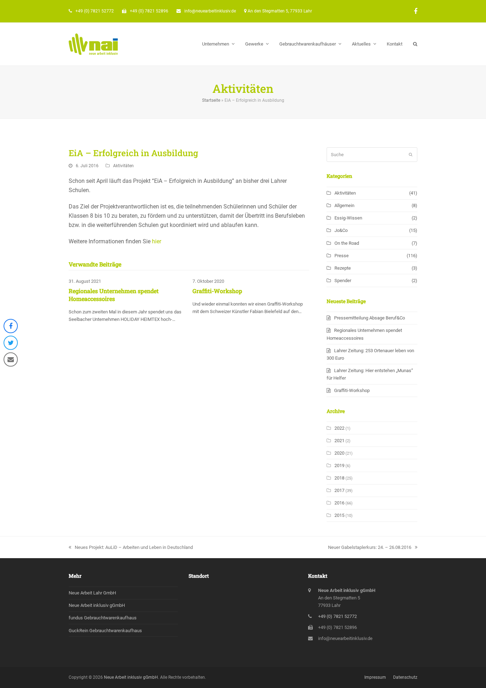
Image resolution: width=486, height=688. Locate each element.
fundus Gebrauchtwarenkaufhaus (103, 617)
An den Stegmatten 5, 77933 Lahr (280, 11)
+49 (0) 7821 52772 (94, 11)
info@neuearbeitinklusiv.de (210, 11)
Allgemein (344, 205)
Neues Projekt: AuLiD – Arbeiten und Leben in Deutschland (134, 547)
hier (156, 241)
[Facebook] (415, 11)
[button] (415, 44)
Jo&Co (341, 230)
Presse (341, 255)
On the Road (346, 243)
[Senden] (410, 154)
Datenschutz (405, 677)
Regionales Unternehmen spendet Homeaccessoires (114, 294)
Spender (342, 280)
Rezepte (342, 268)
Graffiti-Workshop (217, 291)
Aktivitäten (123, 165)
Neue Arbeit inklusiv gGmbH (97, 605)
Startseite (211, 100)
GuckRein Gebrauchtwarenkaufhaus (105, 630)
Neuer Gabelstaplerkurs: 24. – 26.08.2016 (369, 547)
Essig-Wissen (348, 218)
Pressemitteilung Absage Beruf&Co (369, 318)
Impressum (375, 677)
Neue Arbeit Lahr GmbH (92, 593)
